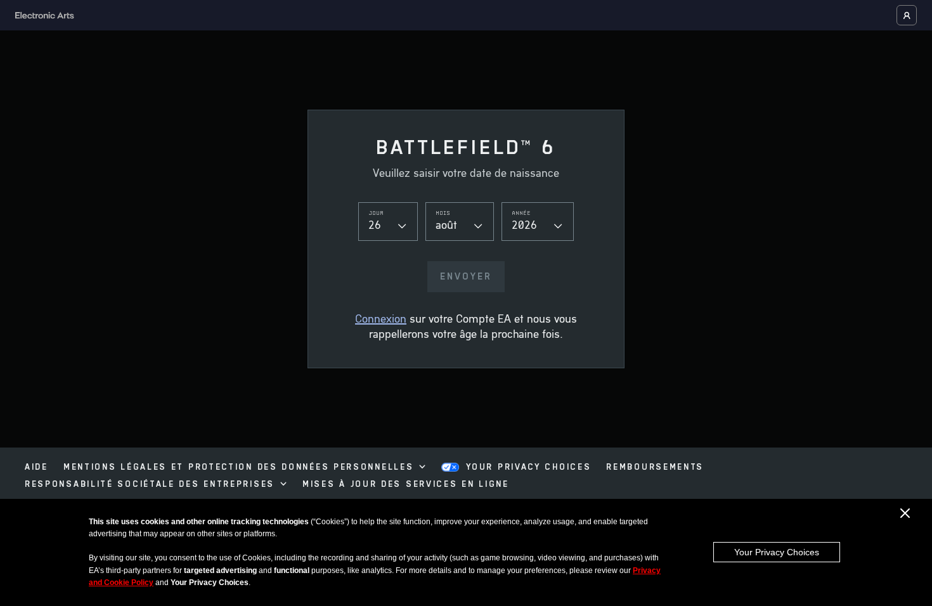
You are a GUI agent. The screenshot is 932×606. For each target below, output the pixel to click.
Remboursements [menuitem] (655, 467)
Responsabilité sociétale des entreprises (150, 484)
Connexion (380, 320)
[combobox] (388, 221)
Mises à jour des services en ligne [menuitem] (405, 484)
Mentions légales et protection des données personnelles (238, 467)
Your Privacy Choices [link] (528, 467)
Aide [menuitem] (36, 467)
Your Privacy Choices (776, 552)
